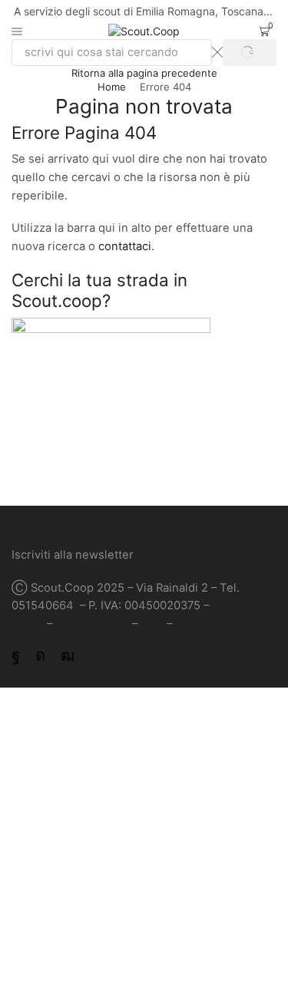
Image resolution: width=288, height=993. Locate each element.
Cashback (201, 624)
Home (112, 87)
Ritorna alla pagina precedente (144, 73)
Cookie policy (92, 624)
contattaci (124, 246)
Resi (152, 624)
